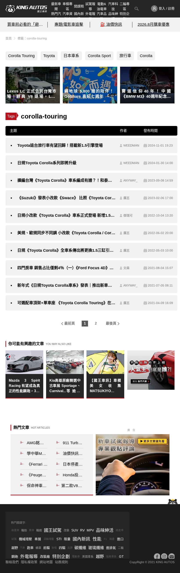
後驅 (54, 547)
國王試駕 (52, 530)
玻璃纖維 (96, 548)
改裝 (66, 530)
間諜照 (79, 6)
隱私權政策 (29, 562)
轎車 (38, 547)
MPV (90, 530)
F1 (105, 539)
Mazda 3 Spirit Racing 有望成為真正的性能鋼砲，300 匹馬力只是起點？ (24, 386)
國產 (112, 539)
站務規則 (61, 562)
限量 (67, 539)
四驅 (62, 548)
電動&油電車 (102, 6)
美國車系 (88, 556)
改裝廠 (45, 556)
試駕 (14, 539)
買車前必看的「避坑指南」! (26, 24)
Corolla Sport (99, 56)
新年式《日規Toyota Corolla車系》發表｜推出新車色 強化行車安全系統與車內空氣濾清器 (66, 285)
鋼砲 (14, 556)
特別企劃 (125, 16)
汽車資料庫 (67, 16)
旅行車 (125, 56)
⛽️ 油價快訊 (111, 24)
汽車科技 (113, 6)
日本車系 (71, 56)
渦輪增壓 (48, 539)
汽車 (22, 547)
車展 (37, 539)
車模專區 (67, 6)
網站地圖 (46, 562)
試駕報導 (90, 6)
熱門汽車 (56, 16)
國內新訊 (79, 16)
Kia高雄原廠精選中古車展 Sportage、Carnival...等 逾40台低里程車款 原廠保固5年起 (65, 386)
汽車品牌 (102, 16)
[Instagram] (164, 556)
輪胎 (24, 530)
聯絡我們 (12, 562)
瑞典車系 (111, 556)
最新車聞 (56, 6)
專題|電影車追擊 (68, 24)
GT (121, 556)
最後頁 (111, 323)
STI (58, 539)
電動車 (76, 556)
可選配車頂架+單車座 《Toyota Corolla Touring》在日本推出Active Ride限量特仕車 (66, 303)
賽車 (31, 530)
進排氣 (111, 548)
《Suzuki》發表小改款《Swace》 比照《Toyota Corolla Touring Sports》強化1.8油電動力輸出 (66, 198)
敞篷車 (15, 530)
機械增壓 (25, 539)
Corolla (146, 56)
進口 (120, 539)
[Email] (171, 556)
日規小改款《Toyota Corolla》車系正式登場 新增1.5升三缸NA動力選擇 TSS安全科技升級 (66, 215)
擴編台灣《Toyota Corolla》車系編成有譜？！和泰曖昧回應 (66, 180)
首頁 (8, 38)
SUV (74, 530)
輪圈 (39, 530)
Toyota (49, 56)
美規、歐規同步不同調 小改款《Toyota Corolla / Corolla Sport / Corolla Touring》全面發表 (66, 233)
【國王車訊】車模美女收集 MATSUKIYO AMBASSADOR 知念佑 (105, 386)
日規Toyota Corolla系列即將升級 (46, 163)
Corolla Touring (21, 56)
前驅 (46, 548)
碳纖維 (80, 548)
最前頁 (69, 323)
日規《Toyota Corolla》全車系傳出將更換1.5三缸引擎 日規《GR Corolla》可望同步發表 (66, 250)
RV (82, 530)
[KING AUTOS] (26, 8)
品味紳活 (113, 16)
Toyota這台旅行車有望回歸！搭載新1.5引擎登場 (60, 145)
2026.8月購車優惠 (153, 24)
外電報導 (90, 16)
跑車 (30, 548)
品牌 (70, 547)
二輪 (121, 547)
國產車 (120, 530)
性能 (97, 539)
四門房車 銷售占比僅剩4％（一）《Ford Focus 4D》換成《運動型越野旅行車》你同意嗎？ (66, 268)
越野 (14, 548)
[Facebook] (157, 556)
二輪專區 (125, 6)
